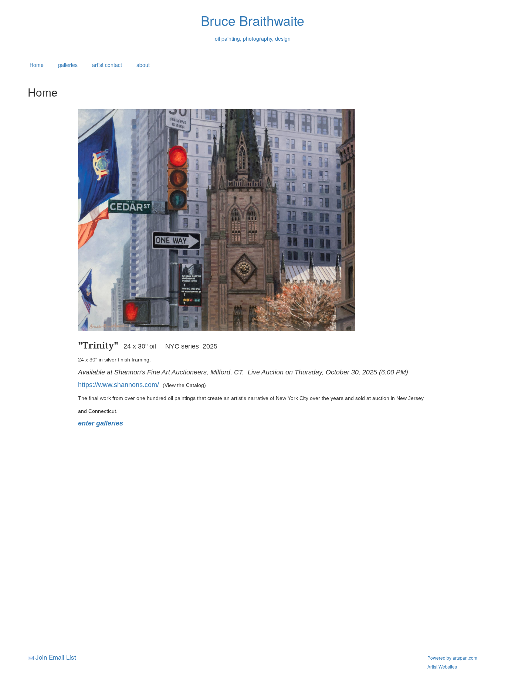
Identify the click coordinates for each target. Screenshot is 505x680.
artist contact (107, 64)
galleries (68, 64)
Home (37, 64)
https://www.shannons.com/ (120, 384)
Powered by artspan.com (452, 657)
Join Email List (55, 657)
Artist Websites (442, 666)
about (143, 64)
